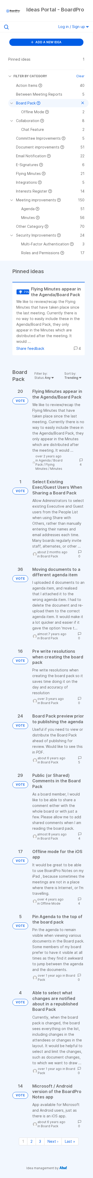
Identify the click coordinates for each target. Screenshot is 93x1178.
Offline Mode (50, 903)
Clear (80, 76)
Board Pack (49, 556)
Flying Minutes (45, 467)
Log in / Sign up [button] (72, 26)
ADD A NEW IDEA (48, 42)
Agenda (45, 460)
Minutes (56, 469)
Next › (53, 1141)
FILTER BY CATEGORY (30, 76)
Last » (70, 1141)
